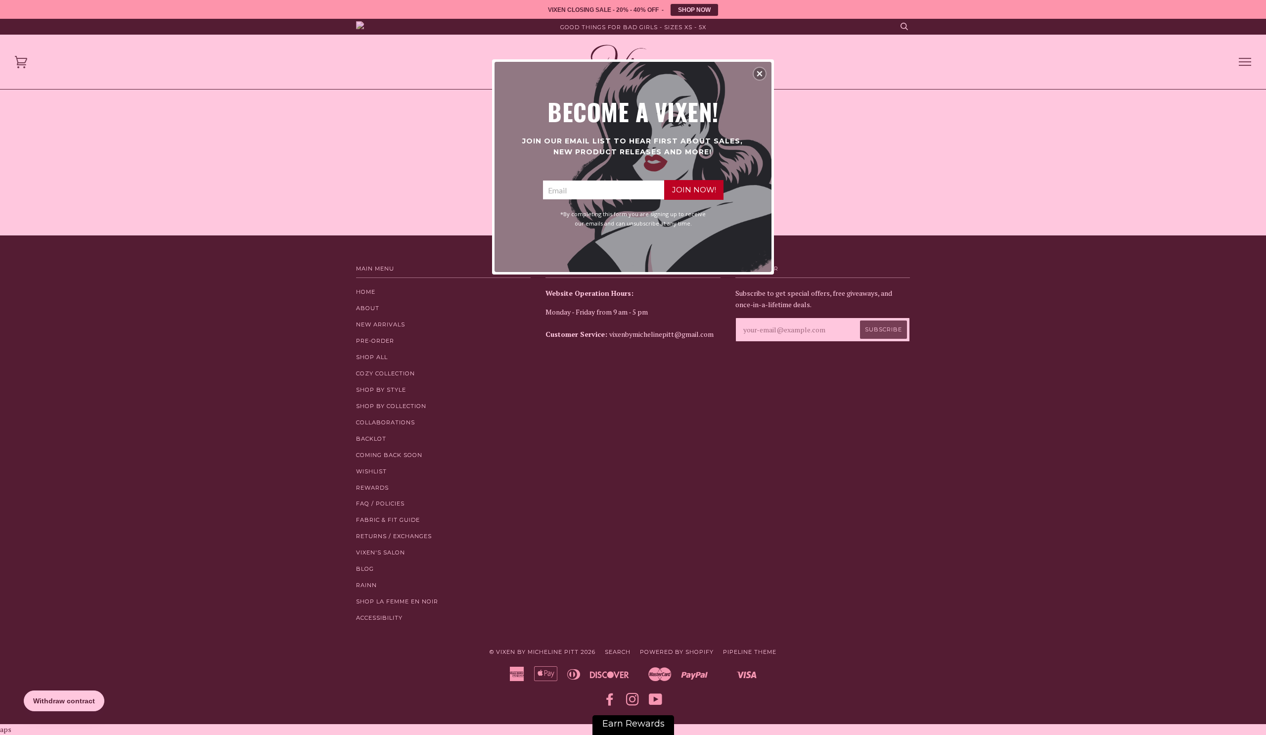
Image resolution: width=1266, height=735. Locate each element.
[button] (760, 74)
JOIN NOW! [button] (694, 189)
